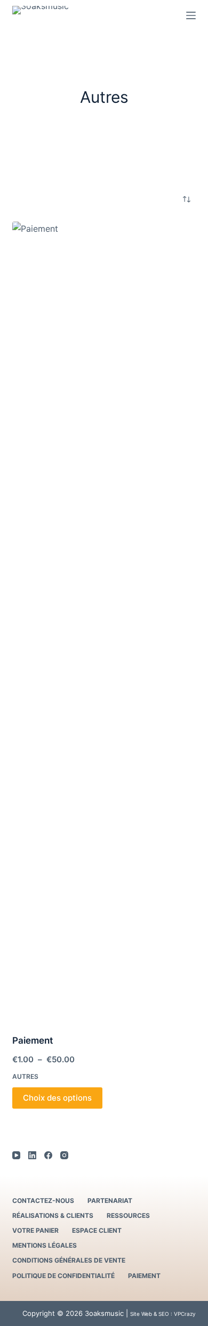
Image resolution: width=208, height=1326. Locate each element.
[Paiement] (103, 621)
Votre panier (35, 1230)
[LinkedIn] (32, 1155)
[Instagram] (64, 1155)
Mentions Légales (44, 1245)
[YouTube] (16, 1155)
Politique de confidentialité (63, 1276)
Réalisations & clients (52, 1215)
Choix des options (57, 1098)
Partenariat (109, 1201)
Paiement (32, 1040)
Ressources (128, 1215)
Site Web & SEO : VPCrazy (163, 1314)
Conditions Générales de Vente (68, 1260)
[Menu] (191, 15)
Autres (25, 1076)
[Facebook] (48, 1155)
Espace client (97, 1230)
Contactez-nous (43, 1201)
